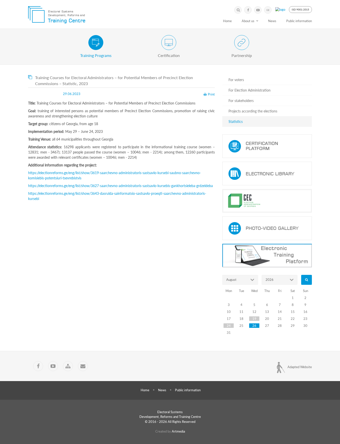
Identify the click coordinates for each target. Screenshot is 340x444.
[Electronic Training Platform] (267, 255)
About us (248, 21)
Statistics (235, 121)
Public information (299, 21)
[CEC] (267, 201)
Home (227, 21)
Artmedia (178, 431)
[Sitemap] (68, 366)
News (272, 21)
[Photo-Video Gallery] (267, 228)
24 (229, 326)
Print (211, 94)
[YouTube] (258, 10)
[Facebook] (248, 10)
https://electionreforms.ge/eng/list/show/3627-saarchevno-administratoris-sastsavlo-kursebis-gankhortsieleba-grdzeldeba (120, 186)
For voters (236, 80)
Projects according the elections (252, 111)
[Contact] (83, 366)
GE (268, 9)
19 (254, 319)
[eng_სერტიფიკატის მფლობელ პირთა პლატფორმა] (267, 146)
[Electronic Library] (267, 173)
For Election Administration (249, 90)
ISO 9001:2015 (300, 9)
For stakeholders (241, 101)
